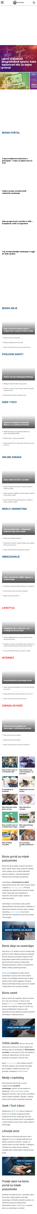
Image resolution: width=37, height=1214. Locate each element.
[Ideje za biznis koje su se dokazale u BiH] (10, 762)
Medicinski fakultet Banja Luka (15, 395)
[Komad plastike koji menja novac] (18, 672)
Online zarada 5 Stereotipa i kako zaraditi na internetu (19, 389)
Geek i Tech (9, 402)
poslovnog (14, 888)
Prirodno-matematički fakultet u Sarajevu (19, 586)
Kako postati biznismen (12, 740)
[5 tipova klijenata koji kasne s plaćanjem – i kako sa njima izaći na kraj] (18, 146)
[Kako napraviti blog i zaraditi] (27, 817)
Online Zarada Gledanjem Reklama (18, 377)
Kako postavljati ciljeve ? (13, 538)
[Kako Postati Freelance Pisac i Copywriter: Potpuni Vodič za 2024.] (18, 323)
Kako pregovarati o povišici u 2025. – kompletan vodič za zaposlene (17, 222)
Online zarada (11, 457)
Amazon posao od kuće (12, 338)
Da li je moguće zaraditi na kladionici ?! (26, 844)
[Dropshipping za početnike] (10, 781)
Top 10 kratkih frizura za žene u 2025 (17, 651)
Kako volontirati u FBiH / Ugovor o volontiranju (18, 578)
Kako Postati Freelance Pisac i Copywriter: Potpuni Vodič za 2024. (18, 330)
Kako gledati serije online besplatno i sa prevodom (26, 771)
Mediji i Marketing (14, 509)
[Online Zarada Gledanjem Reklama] (18, 369)
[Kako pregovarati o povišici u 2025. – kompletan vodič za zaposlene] (18, 209)
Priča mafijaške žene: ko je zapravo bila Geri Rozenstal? (18, 638)
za (16, 912)
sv (19, 888)
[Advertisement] (18, 26)
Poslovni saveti (12, 354)
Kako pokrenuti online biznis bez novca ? (18, 694)
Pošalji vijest (21, 1205)
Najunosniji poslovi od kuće (13, 342)
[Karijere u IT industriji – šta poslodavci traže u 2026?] (15, 80)
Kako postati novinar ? (12, 596)
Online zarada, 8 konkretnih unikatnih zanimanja (14, 192)
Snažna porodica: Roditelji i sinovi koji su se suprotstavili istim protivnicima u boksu (19, 645)
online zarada (22, 1071)
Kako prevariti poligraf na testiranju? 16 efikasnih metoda (17, 727)
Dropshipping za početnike (7, 790)
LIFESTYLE (8, 608)
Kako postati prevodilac (12, 735)
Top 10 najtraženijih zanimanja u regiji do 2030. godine (18, 252)
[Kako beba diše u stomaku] (27, 799)
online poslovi (11, 1063)
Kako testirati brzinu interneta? (15, 699)
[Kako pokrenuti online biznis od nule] (10, 799)
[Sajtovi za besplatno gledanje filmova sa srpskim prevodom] (18, 417)
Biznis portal (11, 133)
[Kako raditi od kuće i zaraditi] (18, 472)
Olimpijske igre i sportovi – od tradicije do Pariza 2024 (16, 629)
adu (18, 912)
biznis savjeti (12, 1004)
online (12, 912)
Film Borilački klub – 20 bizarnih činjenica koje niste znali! (17, 530)
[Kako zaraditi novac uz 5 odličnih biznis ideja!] (10, 817)
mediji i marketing (16, 1091)
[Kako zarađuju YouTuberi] (10, 834)
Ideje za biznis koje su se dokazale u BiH (9, 771)
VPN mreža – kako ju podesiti (14, 438)
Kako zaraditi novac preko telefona (16, 745)
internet (8, 658)
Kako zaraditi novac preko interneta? (17, 347)
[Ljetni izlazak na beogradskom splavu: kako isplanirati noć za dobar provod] (18, 58)
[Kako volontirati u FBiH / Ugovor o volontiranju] (18, 571)
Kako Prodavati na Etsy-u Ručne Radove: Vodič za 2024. (18, 487)
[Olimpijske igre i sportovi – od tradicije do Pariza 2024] (18, 622)
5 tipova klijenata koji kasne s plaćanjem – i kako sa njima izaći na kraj (17, 160)
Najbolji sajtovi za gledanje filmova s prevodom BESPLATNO (17, 432)
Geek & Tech (14, 1111)
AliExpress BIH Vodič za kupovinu (15, 384)
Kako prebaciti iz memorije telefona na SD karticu (19, 444)
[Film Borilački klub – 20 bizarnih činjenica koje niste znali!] (18, 523)
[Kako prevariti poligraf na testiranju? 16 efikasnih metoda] (18, 720)
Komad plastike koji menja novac (18, 680)
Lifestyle (12, 1139)
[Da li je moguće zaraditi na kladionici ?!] (27, 834)
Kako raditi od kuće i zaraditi (16, 480)
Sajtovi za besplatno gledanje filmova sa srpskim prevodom (16, 423)
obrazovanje (11, 557)
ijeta (21, 888)
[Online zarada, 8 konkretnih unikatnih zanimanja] (18, 179)
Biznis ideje (9, 308)
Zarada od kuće (12, 706)
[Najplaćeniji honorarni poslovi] (27, 781)
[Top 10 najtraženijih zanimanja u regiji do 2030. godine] (18, 239)
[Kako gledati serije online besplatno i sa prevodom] (27, 762)
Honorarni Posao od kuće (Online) (16, 591)
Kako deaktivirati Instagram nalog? (16, 550)
